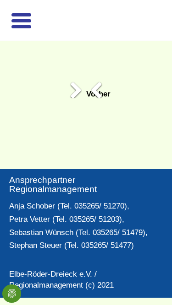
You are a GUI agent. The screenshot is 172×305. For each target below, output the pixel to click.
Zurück (102, 86)
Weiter (70, 86)
